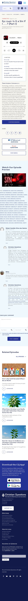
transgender (20, 220)
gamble (15, 202)
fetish (11, 202)
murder (9, 214)
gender (2, 204)
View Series (14, 153)
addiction (14, 190)
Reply (7, 243)
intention (16, 208)
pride (13, 216)
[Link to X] (10, 576)
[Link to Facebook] (3, 576)
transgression (4, 222)
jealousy (6, 210)
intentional (23, 208)
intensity (10, 208)
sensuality (12, 218)
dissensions (3, 200)
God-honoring (19, 204)
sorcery (2, 220)
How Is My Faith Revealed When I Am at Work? (13, 379)
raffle (23, 216)
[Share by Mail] (19, 133)
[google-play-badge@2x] (14, 486)
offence (16, 214)
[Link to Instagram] (17, 576)
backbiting (8, 194)
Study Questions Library (7, 515)
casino (25, 194)
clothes (2, 196)
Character (9, 14)
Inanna (25, 206)
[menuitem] (24, 2)
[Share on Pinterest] (15, 133)
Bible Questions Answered (7, 524)
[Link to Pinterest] (14, 576)
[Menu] (24, 2)
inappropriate (4, 208)
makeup (2, 212)
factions (2, 202)
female (7, 202)
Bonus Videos (5, 539)
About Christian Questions (7, 498)
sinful (25, 218)
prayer (9, 216)
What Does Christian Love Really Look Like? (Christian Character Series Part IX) (13, 410)
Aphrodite (20, 190)
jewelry (11, 210)
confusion (21, 196)
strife (14, 220)
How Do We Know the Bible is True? (9, 521)
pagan (5, 216)
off (12, 214)
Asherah (15, 192)
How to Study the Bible (7, 516)
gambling (20, 202)
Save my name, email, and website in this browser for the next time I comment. (15, 334)
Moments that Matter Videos (8, 536)
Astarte (2, 194)
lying (25, 210)
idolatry (2, 206)
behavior (13, 194)
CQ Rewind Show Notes (7, 500)
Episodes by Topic (5, 533)
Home (3, 14)
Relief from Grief (5, 523)
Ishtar (1, 210)
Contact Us (4, 503)
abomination (6, 190)
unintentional (18, 222)
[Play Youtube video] (14, 180)
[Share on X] (11, 133)
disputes (18, 198)
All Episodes (20, 356)
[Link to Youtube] (7, 576)
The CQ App (4, 502)
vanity (25, 222)
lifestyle (16, 210)
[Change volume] (23, 51)
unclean (11, 222)
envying (22, 200)
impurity (20, 206)
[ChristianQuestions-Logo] (9, 2)
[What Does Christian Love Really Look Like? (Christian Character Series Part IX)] (14, 400)
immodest (8, 206)
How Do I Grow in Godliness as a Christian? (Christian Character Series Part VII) (13, 442)
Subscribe (6, 559)
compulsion (14, 196)
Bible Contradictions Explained (8, 520)
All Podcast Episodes (6, 531)
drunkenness (11, 200)
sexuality (18, 218)
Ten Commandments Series (7, 518)
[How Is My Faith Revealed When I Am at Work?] (14, 370)
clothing (7, 196)
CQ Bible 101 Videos (6, 537)
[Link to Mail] (20, 576)
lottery (21, 210)
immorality (14, 206)
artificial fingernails (6, 192)
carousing (20, 194)
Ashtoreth (20, 192)
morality (19, 212)
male (5, 212)
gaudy (25, 202)
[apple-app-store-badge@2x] (14, 480)
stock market (9, 220)
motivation (3, 214)
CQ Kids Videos (5, 534)
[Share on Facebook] (7, 133)
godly (25, 204)
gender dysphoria (9, 204)
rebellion (2, 218)
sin (22, 218)
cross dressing (11, 198)
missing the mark (12, 212)
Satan (7, 218)
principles (18, 216)
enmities (17, 200)
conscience (3, 198)
